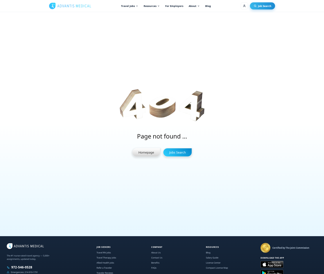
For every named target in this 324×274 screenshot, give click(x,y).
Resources (150, 6)
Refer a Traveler (104, 267)
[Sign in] (244, 5)
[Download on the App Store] (272, 264)
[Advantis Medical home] (70, 6)
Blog (208, 6)
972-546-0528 (21, 267)
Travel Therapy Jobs (106, 257)
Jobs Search (177, 152)
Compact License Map (217, 267)
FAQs (153, 267)
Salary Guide (212, 257)
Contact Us (156, 257)
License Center (213, 262)
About (192, 6)
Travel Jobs (128, 6)
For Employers (174, 6)
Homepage (146, 152)
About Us (156, 252)
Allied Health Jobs (105, 262)
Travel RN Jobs (104, 252)
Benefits (155, 262)
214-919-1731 (31, 272)
